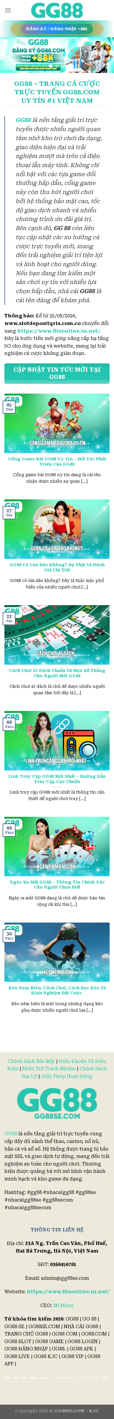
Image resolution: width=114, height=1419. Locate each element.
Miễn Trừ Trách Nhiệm (49, 1068)
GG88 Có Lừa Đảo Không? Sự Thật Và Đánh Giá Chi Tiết (57, 567)
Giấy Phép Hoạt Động (66, 1076)
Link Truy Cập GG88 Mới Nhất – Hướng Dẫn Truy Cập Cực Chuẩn (57, 779)
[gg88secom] (57, 10)
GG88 (10, 1133)
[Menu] (7, 10)
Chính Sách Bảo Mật (31, 1061)
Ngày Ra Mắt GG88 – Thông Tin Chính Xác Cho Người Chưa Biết (57, 885)
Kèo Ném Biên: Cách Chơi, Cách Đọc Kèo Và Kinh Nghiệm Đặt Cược (57, 991)
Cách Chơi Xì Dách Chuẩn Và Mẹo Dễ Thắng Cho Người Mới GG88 (57, 673)
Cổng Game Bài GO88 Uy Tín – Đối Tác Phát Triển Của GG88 (57, 462)
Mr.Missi (63, 1305)
